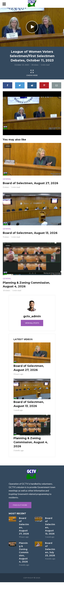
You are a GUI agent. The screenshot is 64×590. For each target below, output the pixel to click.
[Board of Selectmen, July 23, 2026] (38, 543)
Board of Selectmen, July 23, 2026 (50, 549)
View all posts (32, 323)
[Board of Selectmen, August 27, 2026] (32, 352)
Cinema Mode (32, 75)
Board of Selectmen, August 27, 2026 (30, 183)
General (7, 179)
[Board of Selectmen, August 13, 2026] (32, 389)
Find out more (20, 505)
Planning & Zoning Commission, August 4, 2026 (26, 284)
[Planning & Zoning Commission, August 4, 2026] (32, 425)
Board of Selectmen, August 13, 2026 (30, 233)
